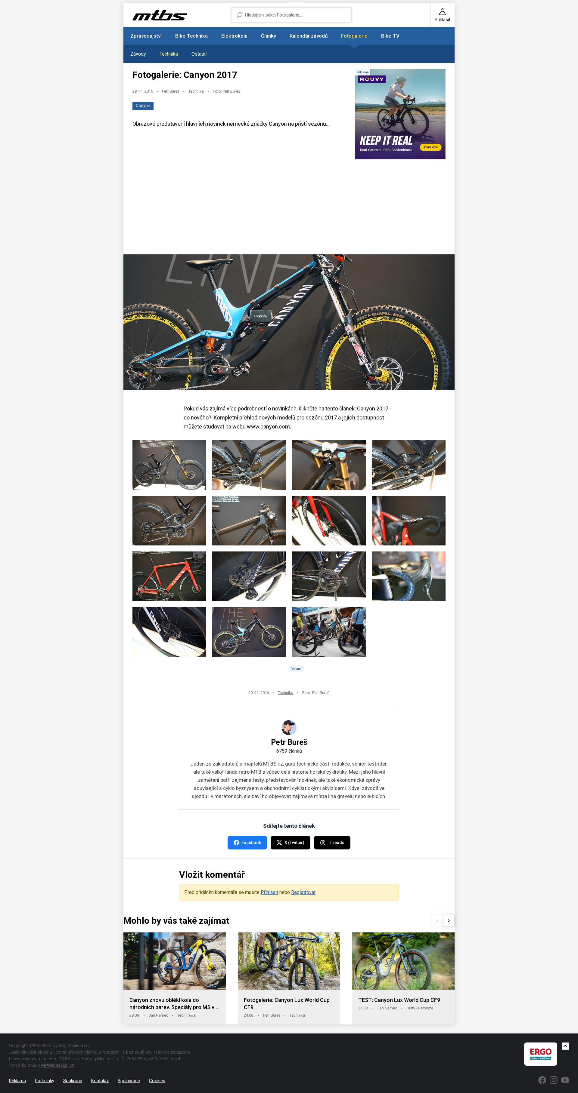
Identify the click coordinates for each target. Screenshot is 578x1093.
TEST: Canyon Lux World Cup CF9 (399, 1000)
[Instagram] (554, 1080)
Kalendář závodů (309, 36)
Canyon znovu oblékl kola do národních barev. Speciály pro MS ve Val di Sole (173, 1004)
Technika (169, 54)
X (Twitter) (294, 842)
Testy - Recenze (419, 1008)
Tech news (186, 1015)
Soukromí (72, 1080)
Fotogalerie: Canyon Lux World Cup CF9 (287, 1003)
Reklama (17, 1080)
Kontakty (100, 1080)
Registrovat (303, 892)
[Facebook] (542, 1080)
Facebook (251, 842)
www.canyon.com (268, 426)
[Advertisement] (289, 207)
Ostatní (199, 54)
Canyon (143, 105)
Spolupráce (129, 1080)
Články (268, 36)
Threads (336, 842)
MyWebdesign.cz (57, 1065)
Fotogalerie (354, 36)
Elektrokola (234, 36)
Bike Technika (191, 36)
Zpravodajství (146, 36)
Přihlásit (269, 892)
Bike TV (390, 36)
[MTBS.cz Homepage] (159, 15)
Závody (138, 54)
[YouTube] (565, 1080)
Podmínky (44, 1080)
